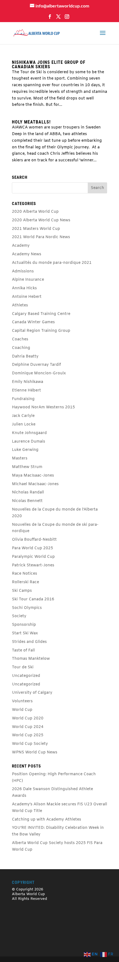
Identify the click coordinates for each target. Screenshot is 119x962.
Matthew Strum (27, 467)
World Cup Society (30, 744)
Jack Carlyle (23, 416)
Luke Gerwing (25, 450)
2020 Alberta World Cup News (41, 220)
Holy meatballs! (31, 122)
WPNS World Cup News (34, 752)
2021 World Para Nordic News (41, 237)
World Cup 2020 (27, 718)
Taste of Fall (23, 650)
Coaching (21, 348)
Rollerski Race (25, 582)
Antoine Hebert (27, 296)
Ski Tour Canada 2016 (33, 599)
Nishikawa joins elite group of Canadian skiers (49, 64)
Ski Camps (22, 590)
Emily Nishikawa (27, 382)
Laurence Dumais (28, 441)
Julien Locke (23, 424)
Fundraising (23, 399)
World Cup (22, 710)
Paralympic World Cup (33, 556)
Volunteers (22, 701)
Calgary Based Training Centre (41, 314)
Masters (19, 458)
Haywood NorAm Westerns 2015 (43, 407)
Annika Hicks (24, 288)
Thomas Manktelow (31, 658)
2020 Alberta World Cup (35, 211)
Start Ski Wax (25, 633)
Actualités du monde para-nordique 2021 (52, 263)
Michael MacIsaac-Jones (35, 484)
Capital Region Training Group (41, 330)
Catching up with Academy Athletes (46, 819)
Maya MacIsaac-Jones (33, 475)
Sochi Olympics (27, 608)
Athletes (20, 305)
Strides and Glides (29, 642)
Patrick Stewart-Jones (33, 565)
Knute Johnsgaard (29, 433)
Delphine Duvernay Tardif (36, 364)
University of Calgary (32, 692)
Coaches (20, 339)
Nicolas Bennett (27, 501)
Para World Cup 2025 (32, 548)
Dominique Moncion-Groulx (39, 373)
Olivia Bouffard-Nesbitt (34, 539)
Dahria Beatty (25, 356)
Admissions (23, 271)
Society (19, 616)
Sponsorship (24, 624)
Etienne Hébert (26, 390)
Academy (21, 245)
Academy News (26, 254)
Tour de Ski (22, 667)
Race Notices (24, 573)
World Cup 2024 (27, 727)
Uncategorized (26, 676)
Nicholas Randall (28, 492)
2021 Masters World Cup (36, 229)
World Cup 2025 (27, 735)
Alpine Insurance (28, 279)
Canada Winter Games (33, 322)
